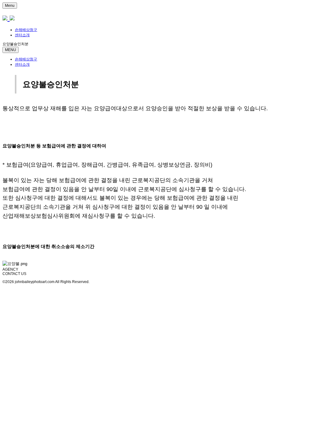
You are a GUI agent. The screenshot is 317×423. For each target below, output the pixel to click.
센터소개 (22, 35)
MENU (10, 50)
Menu (10, 5)
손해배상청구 (26, 30)
